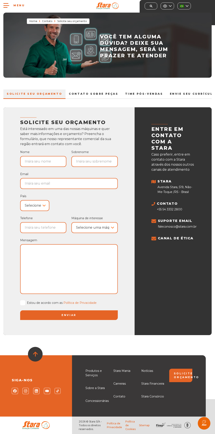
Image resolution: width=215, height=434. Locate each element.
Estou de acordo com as (62, 303)
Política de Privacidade (80, 303)
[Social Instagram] (25, 391)
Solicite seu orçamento (34, 93)
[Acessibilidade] (167, 6)
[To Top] (35, 354)
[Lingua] (184, 6)
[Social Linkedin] (36, 391)
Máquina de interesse (87, 218)
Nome (25, 152)
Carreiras (119, 383)
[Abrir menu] (6, 5)
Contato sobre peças (93, 93)
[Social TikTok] (57, 391)
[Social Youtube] (47, 391)
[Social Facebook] (14, 391)
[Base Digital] (187, 425)
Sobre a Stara (95, 388)
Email (24, 174)
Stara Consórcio (152, 396)
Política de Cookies (130, 425)
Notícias (147, 371)
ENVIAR (69, 315)
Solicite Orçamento (183, 375)
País (23, 196)
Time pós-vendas (144, 93)
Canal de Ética (176, 238)
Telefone (26, 218)
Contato (47, 21)
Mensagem (28, 240)
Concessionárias (97, 401)
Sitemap (144, 425)
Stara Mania (121, 371)
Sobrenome (80, 152)
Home (33, 21)
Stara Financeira (152, 383)
